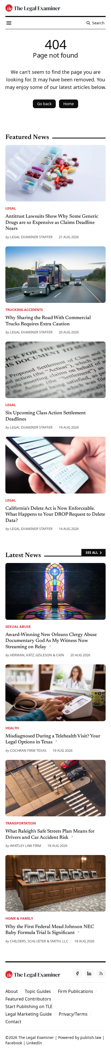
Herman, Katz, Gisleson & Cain (37, 654)
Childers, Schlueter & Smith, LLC (39, 941)
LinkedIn (34, 1042)
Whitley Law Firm (25, 845)
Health (12, 728)
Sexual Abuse (18, 626)
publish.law (90, 1037)
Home (68, 103)
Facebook (13, 1042)
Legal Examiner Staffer (31, 236)
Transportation (20, 823)
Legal (10, 208)
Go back (44, 103)
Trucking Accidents (24, 309)
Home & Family (19, 918)
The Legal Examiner (36, 1037)
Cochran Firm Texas (28, 750)
